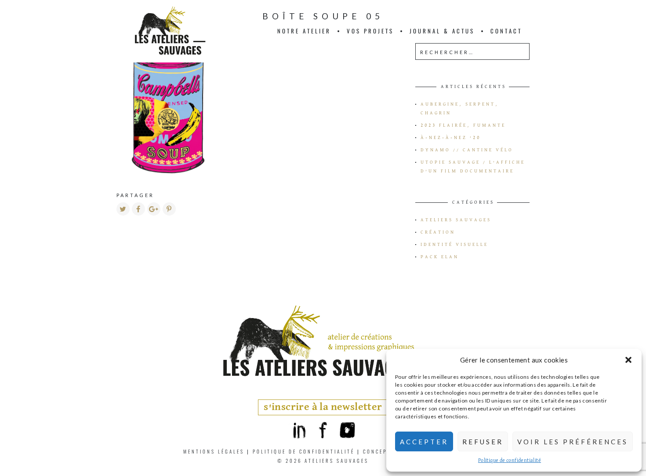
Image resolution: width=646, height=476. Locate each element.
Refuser (482, 442)
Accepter (424, 442)
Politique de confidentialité (509, 460)
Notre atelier (304, 30)
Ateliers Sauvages (456, 220)
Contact (506, 30)
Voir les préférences (572, 442)
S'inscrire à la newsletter (323, 407)
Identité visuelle (454, 244)
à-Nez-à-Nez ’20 (451, 137)
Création (438, 232)
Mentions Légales (213, 451)
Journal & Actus (442, 30)
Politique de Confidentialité (304, 451)
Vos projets (370, 30)
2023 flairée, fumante (463, 125)
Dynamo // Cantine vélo (467, 150)
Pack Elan (440, 257)
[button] (628, 359)
